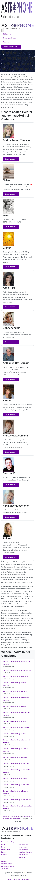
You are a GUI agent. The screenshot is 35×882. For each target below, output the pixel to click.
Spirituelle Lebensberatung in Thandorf (15, 676)
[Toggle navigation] (3, 21)
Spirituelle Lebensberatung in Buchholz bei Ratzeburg (16, 714)
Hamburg (4, 854)
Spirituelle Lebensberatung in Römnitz (15, 691)
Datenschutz (16, 879)
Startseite (6, 816)
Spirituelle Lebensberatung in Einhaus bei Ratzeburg (16, 741)
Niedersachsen (24, 849)
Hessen (21, 842)
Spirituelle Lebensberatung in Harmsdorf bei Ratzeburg (17, 771)
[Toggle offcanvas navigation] (2, 30)
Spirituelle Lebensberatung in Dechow (15, 734)
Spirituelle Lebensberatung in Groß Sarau (16, 763)
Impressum (25, 879)
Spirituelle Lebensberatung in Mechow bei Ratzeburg (16, 663)
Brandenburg (5, 849)
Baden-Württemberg (7, 842)
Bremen (3, 852)
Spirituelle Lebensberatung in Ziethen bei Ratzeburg (16, 699)
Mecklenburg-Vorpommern (11, 819)
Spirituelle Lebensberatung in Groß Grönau (16, 785)
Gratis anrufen (10, 159)
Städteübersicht (16, 816)
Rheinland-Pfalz (24, 854)
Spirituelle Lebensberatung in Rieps (14, 706)
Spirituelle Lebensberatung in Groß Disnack (17, 800)
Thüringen (4, 869)
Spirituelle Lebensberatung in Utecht (14, 721)
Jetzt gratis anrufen (10, 46)
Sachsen (4, 861)
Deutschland (26, 816)
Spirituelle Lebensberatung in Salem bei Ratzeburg (15, 792)
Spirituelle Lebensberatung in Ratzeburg (16, 727)
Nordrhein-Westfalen (25, 852)
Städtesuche (7, 34)
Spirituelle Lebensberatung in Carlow (15, 778)
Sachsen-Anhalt (6, 863)
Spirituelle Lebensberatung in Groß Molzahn (17, 670)
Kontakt (9, 879)
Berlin (3, 847)
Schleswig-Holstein (7, 866)
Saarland (22, 857)
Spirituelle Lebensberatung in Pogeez (15, 757)
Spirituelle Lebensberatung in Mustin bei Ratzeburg (16, 750)
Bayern (3, 844)
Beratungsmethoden (9, 38)
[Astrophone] (16, 10)
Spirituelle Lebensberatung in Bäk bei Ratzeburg (15, 684)
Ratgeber (6, 42)
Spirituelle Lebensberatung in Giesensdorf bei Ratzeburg (17, 807)
